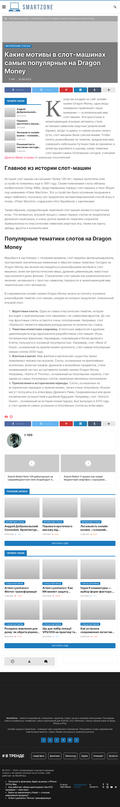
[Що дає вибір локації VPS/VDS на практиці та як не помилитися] (59, 610)
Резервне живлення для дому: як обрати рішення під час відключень (22, 630)
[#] (103, 784)
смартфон (38, 755)
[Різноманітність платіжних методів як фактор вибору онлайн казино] (10, 147)
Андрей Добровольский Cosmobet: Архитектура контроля (26, 111)
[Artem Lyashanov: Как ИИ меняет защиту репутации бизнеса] (59, 569)
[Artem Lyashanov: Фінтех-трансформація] (22, 569)
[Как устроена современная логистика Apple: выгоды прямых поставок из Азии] (97, 610)
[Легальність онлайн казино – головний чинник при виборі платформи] (10, 135)
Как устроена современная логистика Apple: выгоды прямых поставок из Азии (97, 630)
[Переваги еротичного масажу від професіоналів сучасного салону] (10, 124)
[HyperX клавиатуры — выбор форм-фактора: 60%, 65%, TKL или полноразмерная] (97, 569)
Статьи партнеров (14, 583)
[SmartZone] (30, 7)
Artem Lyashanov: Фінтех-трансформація (21, 589)
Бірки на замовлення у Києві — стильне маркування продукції (27, 793)
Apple (84, 755)
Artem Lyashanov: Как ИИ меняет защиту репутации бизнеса (57, 589)
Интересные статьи (19, 18)
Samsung (70, 755)
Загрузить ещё (60, 543)
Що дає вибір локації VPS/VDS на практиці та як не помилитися (58, 630)
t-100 (28, 435)
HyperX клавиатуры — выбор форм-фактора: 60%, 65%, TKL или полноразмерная (96, 589)
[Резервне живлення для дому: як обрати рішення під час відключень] (22, 610)
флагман (55, 755)
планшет (98, 755)
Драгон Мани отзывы (19, 157)
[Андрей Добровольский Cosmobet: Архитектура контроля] (10, 112)
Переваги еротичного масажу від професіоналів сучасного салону (28, 122)
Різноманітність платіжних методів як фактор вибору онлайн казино (27, 146)
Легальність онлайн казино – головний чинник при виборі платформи (28, 134)
